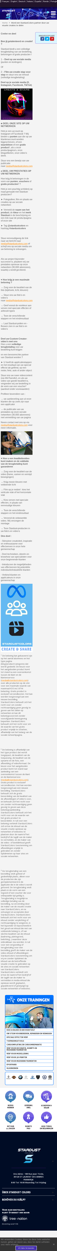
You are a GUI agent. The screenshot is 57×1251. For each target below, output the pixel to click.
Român (46, 1)
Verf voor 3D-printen (17, 1057)
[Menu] (53, 13)
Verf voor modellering (18, 1053)
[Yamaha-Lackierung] (32, 1077)
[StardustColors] (9, 14)
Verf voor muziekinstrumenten (22, 1061)
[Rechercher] (19, 14)
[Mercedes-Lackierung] (26, 1077)
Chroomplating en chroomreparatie (24, 1044)
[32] (45, 13)
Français (5, 1)
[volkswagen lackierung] (44, 1077)
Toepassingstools (15, 1041)
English (14, 1)
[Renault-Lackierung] (8, 1077)
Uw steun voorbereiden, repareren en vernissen (29, 1033)
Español (38, 1)
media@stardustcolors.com (19, 166)
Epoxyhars (12, 1064)
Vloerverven (12, 1068)
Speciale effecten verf (17, 1037)
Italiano (30, 1)
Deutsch (22, 1)
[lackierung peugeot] (38, 1077)
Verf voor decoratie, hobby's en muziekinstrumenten (22, 1049)
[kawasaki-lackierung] (50, 1077)
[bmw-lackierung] (20, 1077)
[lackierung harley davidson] (14, 1077)
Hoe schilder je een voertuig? (21, 1030)
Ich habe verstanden (26, 1248)
